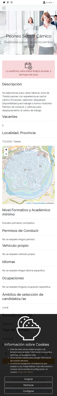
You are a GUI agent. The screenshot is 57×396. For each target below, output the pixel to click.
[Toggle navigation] (4, 8)
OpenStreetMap (39, 203)
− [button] (6, 154)
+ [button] (6, 149)
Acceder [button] (49, 2)
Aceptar (28, 379)
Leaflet (28, 203)
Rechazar (28, 385)
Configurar (28, 391)
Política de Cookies (25, 372)
